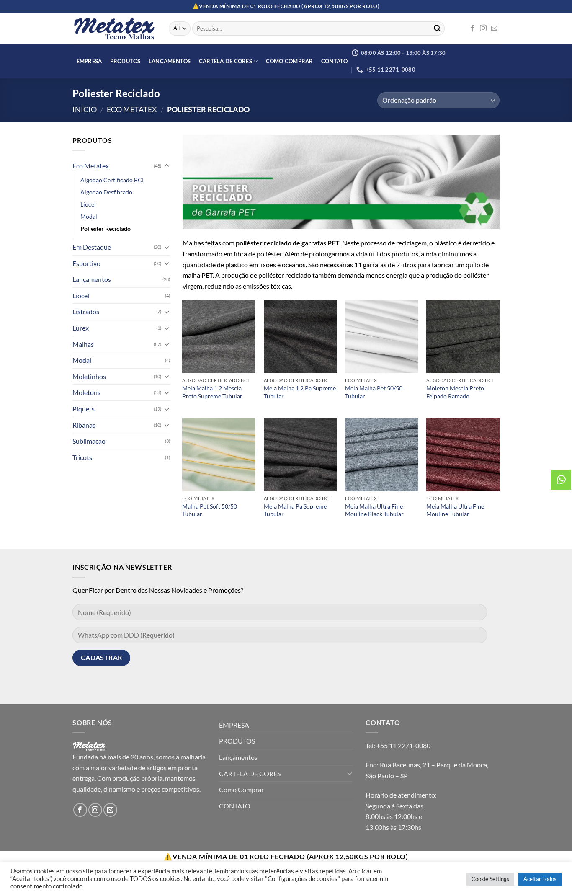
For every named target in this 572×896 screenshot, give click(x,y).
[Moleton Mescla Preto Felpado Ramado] (463, 336)
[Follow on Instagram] (483, 28)
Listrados (85, 312)
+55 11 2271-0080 (403, 745)
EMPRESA (89, 61)
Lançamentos (170, 61)
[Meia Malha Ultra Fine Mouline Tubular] (463, 454)
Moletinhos (89, 376)
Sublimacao (89, 441)
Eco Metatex (132, 109)
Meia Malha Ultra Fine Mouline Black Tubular (374, 510)
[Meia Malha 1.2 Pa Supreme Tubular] (300, 336)
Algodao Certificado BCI (112, 179)
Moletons (86, 393)
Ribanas (83, 425)
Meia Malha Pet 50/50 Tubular (373, 392)
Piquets (83, 409)
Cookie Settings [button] (490, 878)
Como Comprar (289, 61)
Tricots (82, 457)
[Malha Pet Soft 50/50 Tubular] (218, 454)
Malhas (83, 344)
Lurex (80, 328)
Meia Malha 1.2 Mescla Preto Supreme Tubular (212, 392)
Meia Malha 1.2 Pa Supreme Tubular (300, 392)
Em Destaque (91, 247)
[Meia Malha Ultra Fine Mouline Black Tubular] (381, 454)
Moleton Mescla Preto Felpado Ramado (455, 392)
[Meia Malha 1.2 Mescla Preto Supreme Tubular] (218, 336)
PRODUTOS (125, 61)
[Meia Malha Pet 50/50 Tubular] (381, 336)
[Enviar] (437, 28)
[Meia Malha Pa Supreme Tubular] (300, 454)
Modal (88, 216)
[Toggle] (166, 166)
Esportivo (86, 263)
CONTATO (334, 61)
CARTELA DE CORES (225, 61)
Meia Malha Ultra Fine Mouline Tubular (455, 510)
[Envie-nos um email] (494, 28)
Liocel (88, 204)
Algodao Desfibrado (106, 192)
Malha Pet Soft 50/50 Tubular (209, 510)
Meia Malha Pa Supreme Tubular (295, 510)
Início (84, 109)
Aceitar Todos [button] (540, 878)
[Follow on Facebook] (472, 28)
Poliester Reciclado (105, 228)
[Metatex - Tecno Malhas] (114, 28)
